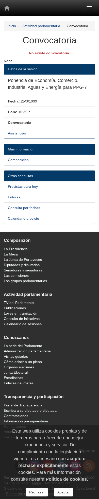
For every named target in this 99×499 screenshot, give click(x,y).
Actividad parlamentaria (41, 26)
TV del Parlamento (19, 303)
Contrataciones (16, 416)
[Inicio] (6, 8)
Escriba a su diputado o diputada (30, 410)
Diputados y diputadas (22, 265)
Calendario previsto (23, 218)
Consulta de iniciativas (22, 319)
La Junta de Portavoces (23, 259)
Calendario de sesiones (23, 324)
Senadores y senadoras (23, 270)
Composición (18, 160)
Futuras (14, 197)
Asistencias (17, 133)
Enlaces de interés (19, 383)
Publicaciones (15, 308)
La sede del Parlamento (23, 346)
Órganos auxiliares (19, 367)
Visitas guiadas (16, 356)
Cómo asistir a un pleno (23, 362)
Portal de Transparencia (23, 405)
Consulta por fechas (24, 208)
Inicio (12, 26)
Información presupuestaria (26, 421)
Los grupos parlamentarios (25, 281)
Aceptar (63, 492)
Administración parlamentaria (27, 351)
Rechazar (37, 492)
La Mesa (11, 254)
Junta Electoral (16, 372)
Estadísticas (13, 378)
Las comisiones (16, 275)
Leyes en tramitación (20, 313)
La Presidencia (16, 249)
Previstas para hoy (23, 186)
